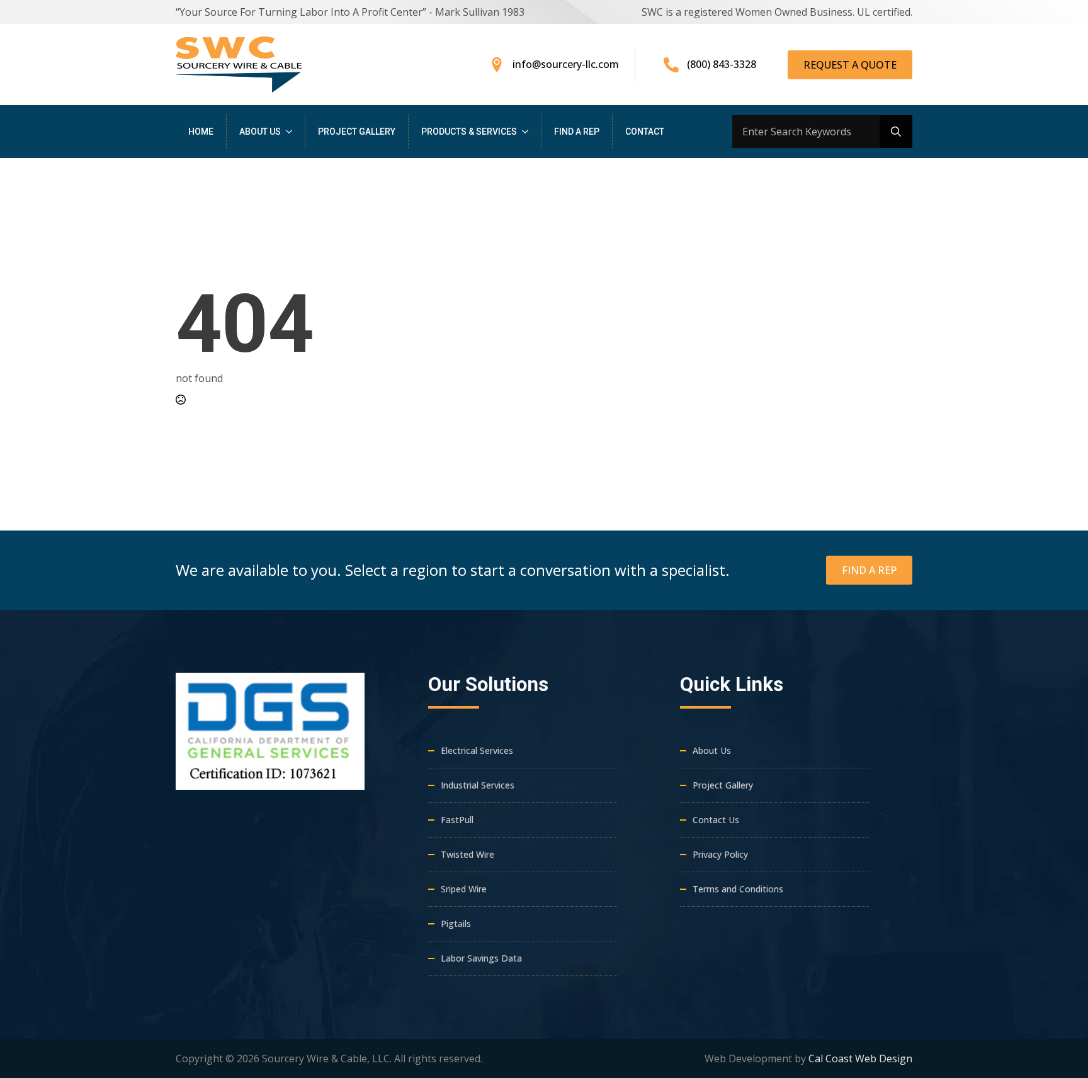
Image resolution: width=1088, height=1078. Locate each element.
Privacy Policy (720, 854)
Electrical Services (477, 750)
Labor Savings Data (481, 958)
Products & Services (469, 131)
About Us (260, 131)
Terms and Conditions (738, 889)
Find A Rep (576, 131)
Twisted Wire (467, 854)
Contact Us (716, 820)
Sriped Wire (464, 889)
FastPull (457, 820)
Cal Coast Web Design (860, 1058)
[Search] (896, 131)
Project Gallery (356, 131)
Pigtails (456, 923)
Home (200, 131)
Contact (644, 131)
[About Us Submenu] (293, 132)
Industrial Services (477, 785)
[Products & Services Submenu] (529, 132)
